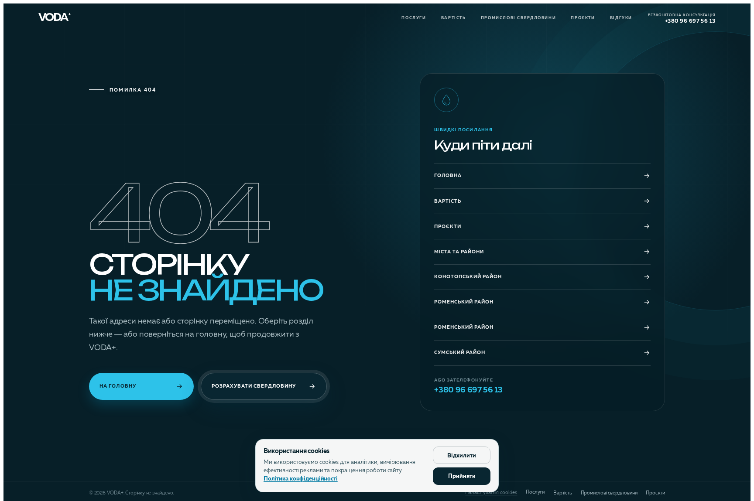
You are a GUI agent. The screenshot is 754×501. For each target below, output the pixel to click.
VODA (54, 18)
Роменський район (464, 302)
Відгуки (621, 18)
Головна (448, 176)
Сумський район (459, 353)
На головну (117, 386)
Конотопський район (468, 277)
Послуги (413, 18)
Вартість (453, 18)
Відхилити (461, 456)
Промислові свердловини (518, 18)
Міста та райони (459, 252)
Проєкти (583, 18)
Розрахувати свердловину (254, 386)
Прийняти (462, 476)
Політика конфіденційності (301, 479)
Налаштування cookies (491, 493)
